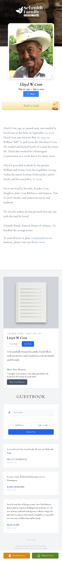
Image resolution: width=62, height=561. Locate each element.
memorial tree (41, 238)
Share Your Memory (17, 382)
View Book (13, 344)
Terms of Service (37, 548)
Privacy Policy (24, 548)
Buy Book (28, 344)
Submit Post (31, 432)
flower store (38, 242)
